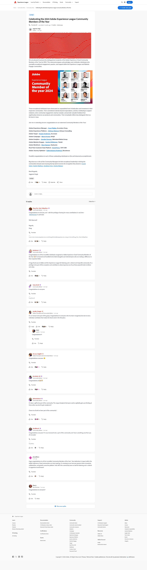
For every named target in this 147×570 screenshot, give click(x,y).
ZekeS (37, 330)
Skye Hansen (45, 145)
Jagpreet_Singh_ (37, 28)
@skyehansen (33, 214)
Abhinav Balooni (53, 131)
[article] (60, 224)
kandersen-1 (36, 250)
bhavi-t (34, 485)
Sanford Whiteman (52, 142)
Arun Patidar (52, 128)
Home (15, 7)
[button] (125, 7)
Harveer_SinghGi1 (37, 354)
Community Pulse (21, 7)
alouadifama (36, 457)
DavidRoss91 (36, 428)
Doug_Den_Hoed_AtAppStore (40, 208)
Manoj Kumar (46, 136)
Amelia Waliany (58, 166)
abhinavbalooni (37, 398)
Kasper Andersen (44, 134)
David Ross (56, 148)
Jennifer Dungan (46, 139)
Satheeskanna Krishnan (54, 150)
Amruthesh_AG (36, 376)
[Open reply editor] (60, 193)
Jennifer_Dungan (37, 311)
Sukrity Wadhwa (38, 166)
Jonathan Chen (48, 166)
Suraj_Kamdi (36, 285)
